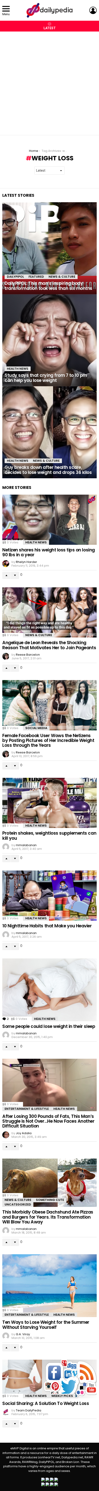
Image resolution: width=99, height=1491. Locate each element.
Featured (36, 276)
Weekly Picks (62, 1396)
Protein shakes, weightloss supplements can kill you (49, 835)
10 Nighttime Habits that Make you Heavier (47, 926)
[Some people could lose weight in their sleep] (49, 989)
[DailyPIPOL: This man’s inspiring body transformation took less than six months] (49, 248)
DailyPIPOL (15, 276)
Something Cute (50, 1200)
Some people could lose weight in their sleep (48, 1026)
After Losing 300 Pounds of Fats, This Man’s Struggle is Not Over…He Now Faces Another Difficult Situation (48, 1121)
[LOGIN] (93, 10)
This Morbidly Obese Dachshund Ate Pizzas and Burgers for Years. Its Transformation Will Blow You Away (47, 1217)
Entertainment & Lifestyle (27, 1109)
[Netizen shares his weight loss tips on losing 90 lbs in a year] (49, 520)
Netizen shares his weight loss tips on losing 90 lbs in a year (48, 552)
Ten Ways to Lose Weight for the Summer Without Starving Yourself (45, 1324)
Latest (50, 28)
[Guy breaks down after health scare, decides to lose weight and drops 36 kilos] (49, 432)
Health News (17, 368)
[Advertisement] (49, 81)
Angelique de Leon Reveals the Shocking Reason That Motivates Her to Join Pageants (49, 645)
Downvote (15, 575)
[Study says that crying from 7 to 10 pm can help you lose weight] (49, 340)
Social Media (36, 728)
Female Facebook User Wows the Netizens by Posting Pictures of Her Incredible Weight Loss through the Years (48, 741)
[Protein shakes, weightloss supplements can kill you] (49, 803)
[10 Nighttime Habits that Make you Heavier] (49, 896)
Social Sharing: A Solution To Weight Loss (45, 1403)
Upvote (6, 575)
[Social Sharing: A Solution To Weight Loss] (49, 1379)
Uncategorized (18, 1204)
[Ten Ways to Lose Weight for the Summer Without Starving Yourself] (49, 1285)
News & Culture (62, 276)
